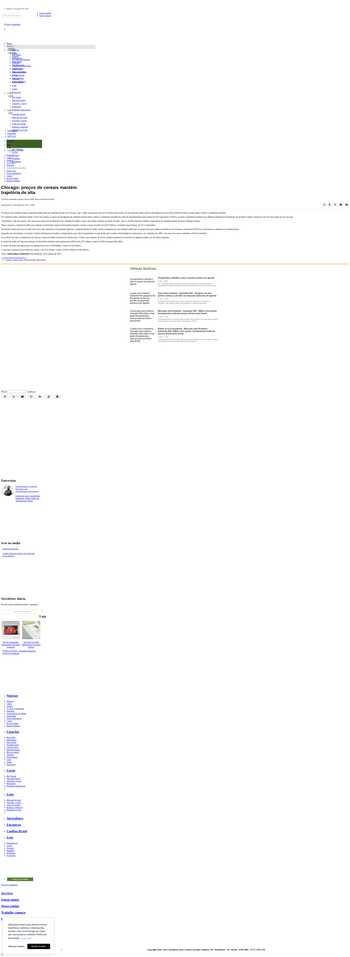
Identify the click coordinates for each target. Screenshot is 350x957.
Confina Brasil (17, 831)
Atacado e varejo (14, 802)
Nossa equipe (10, 906)
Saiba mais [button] (26, 938)
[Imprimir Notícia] (346, 205)
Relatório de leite (14, 810)
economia (8, 260)
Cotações (12, 52)
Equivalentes (17, 82)
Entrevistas (11, 171)
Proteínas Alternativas (16, 786)
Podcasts (10, 165)
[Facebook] (5, 396)
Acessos (10, 848)
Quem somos (10, 899)
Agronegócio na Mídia (16, 713)
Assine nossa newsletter (11, 16)
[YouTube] (22, 396)
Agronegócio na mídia (16, 168)
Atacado (15, 79)
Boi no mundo (18, 75)
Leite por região (13, 805)
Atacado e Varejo (14, 781)
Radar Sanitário (13, 181)
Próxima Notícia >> (20, 258)
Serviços (7, 893)
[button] (31, 391)
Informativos (12, 843)
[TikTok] (48, 396)
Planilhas (10, 850)
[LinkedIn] (40, 396)
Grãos (14, 89)
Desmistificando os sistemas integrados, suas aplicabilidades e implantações (27, 488)
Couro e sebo (18, 68)
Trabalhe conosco (13, 912)
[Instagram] (31, 396)
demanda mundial (29, 260)
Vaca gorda (17, 61)
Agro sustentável (14, 173)
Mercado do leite (14, 800)
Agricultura (12, 131)
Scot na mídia (12, 178)
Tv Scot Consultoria (15, 708)
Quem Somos (45, 13)
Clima (9, 158)
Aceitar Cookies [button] (38, 946)
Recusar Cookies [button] (16, 946)
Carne (10, 95)
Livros (9, 845)
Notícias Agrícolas (10, 549)
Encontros (11, 133)
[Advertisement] (175, 368)
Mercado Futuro (14, 778)
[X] (14, 396)
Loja (9, 147)
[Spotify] (57, 396)
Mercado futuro (18, 72)
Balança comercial (14, 807)
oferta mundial (41, 260)
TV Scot (10, 163)
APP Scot (11, 136)
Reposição (16, 92)
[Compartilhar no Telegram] (341, 205)
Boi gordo (16, 55)
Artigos (10, 160)
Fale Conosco (45, 15)
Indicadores (17, 58)
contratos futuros (17, 260)
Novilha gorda (18, 65)
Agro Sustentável (14, 718)
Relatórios (11, 853)
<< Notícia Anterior (7, 258)
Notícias (11, 48)
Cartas (9, 176)
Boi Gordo (11, 776)
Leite (14, 85)
